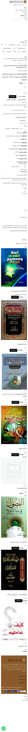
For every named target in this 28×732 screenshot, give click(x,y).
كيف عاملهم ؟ (22, 646)
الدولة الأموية (23, 448)
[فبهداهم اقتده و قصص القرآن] (14, 570)
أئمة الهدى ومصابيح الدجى (18, 291)
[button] (25, 288)
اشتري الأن (12, 96)
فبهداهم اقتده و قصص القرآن (17, 595)
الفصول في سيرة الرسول (18, 542)
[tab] (21, 128)
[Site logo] (18, 1)
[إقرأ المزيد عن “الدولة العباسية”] (25, 485)
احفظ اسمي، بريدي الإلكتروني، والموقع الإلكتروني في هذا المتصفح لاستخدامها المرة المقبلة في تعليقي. (15, 226)
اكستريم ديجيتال (6, 689)
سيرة (20, 64)
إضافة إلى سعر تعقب (20, 117)
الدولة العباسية (22, 488)
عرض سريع (21, 288)
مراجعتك (24, 193)
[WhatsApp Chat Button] (3, 728)
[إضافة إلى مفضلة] (13, 288)
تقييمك (25, 188)
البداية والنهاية (22, 344)
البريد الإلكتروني (23, 217)
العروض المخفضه (22, 294)
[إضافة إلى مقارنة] (17, 288)
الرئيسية (25, 64)
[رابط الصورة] (17, 660)
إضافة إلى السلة (21, 96)
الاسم (25, 210)
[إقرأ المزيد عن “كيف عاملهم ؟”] (25, 643)
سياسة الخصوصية (7, 113)
